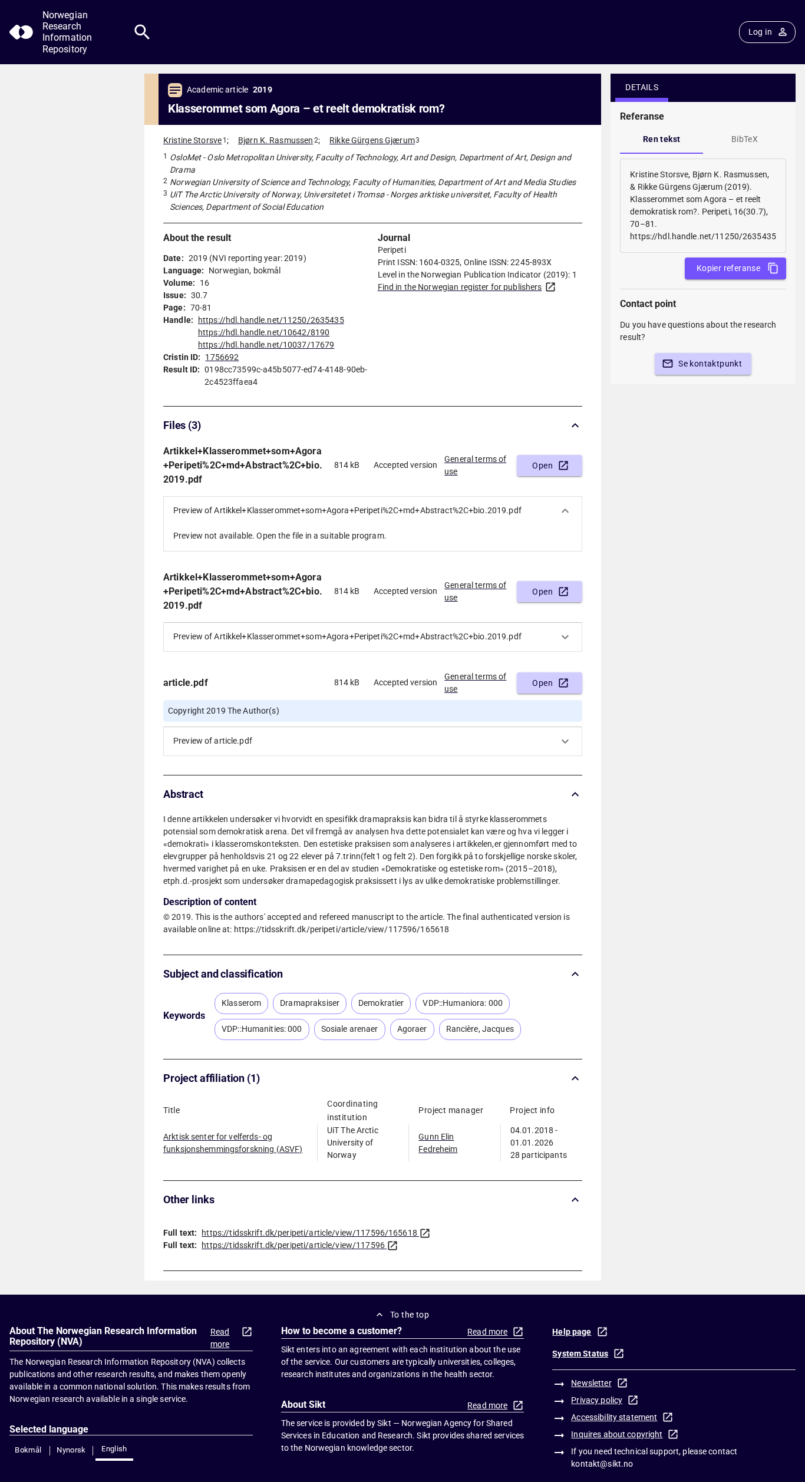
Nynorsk (71, 1449)
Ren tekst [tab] (662, 139)
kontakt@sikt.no (602, 1463)
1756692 (222, 357)
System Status (580, 1353)
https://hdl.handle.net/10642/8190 (263, 332)
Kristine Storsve (192, 140)
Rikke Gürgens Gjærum (372, 140)
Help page (571, 1331)
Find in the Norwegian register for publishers (460, 287)
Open (542, 465)
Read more (220, 1338)
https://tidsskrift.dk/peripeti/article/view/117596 (293, 1245)
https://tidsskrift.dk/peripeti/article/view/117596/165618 (309, 1232)
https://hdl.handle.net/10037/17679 (266, 344)
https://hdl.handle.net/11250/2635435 (271, 320)
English (114, 1448)
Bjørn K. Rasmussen (275, 140)
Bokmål (28, 1449)
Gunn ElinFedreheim (437, 1143)
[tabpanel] (703, 206)
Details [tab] (641, 87)
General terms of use (475, 465)
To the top (409, 1314)
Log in (760, 32)
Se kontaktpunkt (710, 363)
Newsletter (591, 1383)
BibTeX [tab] (744, 139)
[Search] (142, 32)
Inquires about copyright (616, 1434)
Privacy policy (596, 1400)
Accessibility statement (614, 1417)
